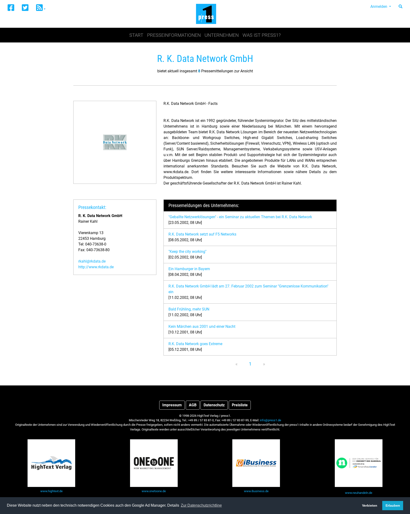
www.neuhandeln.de (358, 493)
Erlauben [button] (393, 505)
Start (136, 35)
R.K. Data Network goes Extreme (195, 344)
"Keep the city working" (187, 251)
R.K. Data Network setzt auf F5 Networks (202, 234)
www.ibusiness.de (256, 491)
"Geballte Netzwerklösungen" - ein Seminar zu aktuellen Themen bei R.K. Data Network (240, 217)
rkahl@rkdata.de (92, 261)
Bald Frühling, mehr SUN (188, 309)
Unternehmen (222, 35)
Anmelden (379, 6)
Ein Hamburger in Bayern (189, 269)
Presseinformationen (174, 35)
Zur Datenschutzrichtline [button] (201, 505)
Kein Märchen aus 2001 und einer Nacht (201, 326)
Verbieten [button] (369, 505)
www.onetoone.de (154, 491)
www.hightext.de (51, 491)
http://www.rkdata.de (96, 267)
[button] (40, 8)
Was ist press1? (261, 35)
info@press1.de (270, 420)
